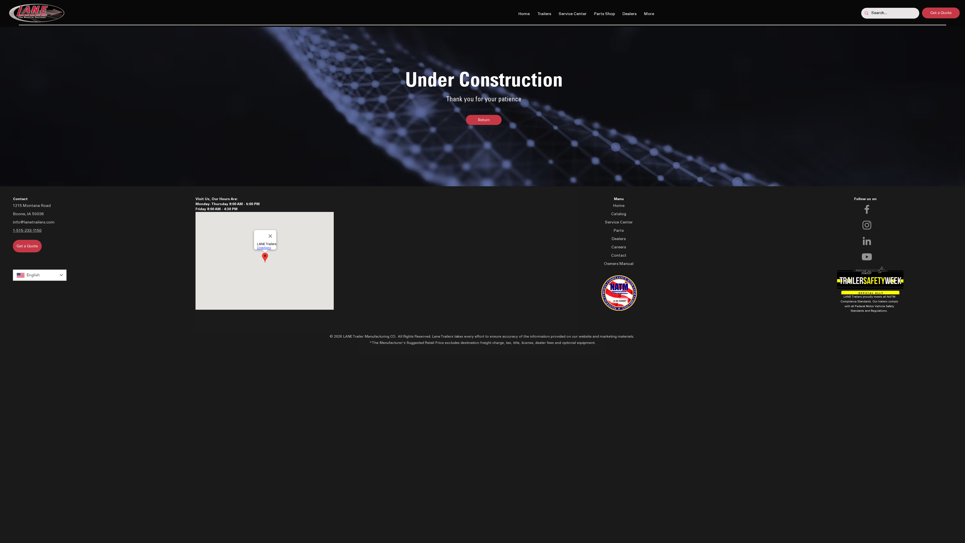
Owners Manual (619, 264)
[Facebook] (867, 209)
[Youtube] (867, 257)
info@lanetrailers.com (34, 222)
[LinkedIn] (867, 241)
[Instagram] (867, 225)
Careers (618, 247)
